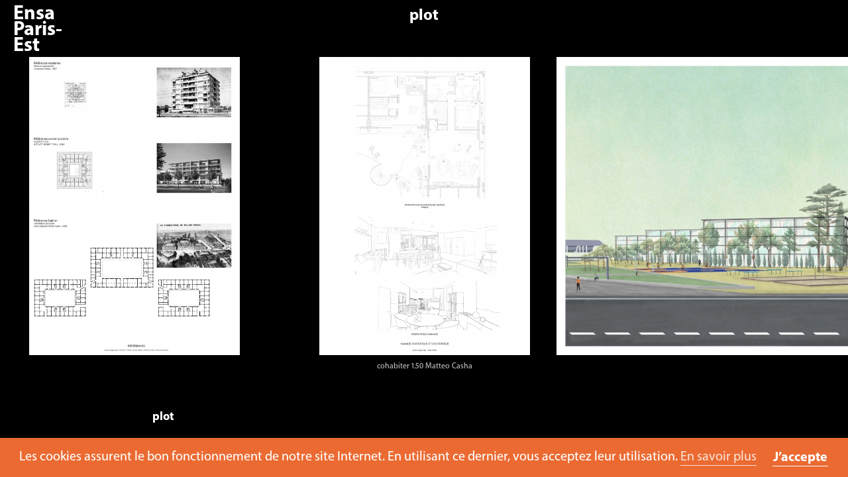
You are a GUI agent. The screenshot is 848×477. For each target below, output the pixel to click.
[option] (161, 217)
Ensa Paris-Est (37, 30)
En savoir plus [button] (718, 457)
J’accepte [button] (800, 457)
